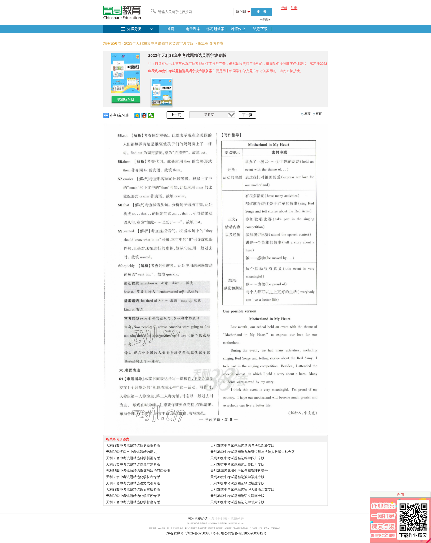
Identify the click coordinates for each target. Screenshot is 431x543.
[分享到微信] (151, 115)
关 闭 (400, 494)
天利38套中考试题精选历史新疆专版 (133, 445)
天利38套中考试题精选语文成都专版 (133, 483)
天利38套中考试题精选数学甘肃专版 (133, 502)
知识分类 (134, 29)
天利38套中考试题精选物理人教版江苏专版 (242, 489)
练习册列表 (219, 518)
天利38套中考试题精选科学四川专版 (237, 458)
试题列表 (237, 518)
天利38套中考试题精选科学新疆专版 (133, 458)
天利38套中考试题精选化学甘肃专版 (237, 502)
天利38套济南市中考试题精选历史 (131, 452)
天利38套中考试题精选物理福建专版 (237, 483)
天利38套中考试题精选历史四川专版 (237, 464)
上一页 (176, 115)
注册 (294, 7)
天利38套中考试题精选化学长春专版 (133, 477)
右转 (319, 113)
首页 (170, 29)
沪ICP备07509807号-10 (202, 533)
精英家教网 (112, 43)
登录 (284, 7)
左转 (307, 113)
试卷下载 (260, 29)
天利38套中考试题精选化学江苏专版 (133, 496)
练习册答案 (215, 29)
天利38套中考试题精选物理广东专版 (133, 464)
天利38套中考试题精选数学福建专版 (237, 477)
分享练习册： (121, 115)
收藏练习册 (125, 99)
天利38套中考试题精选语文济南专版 (237, 496)
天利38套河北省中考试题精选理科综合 (239, 470)
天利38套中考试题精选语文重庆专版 (133, 489)
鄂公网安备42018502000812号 (243, 533)
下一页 (247, 115)
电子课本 (265, 19)
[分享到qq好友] (144, 115)
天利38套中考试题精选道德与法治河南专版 (138, 470)
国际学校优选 (197, 518)
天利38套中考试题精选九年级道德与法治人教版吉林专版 (252, 452)
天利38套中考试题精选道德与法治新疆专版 (242, 445)
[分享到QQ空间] (137, 115)
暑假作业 (238, 29)
